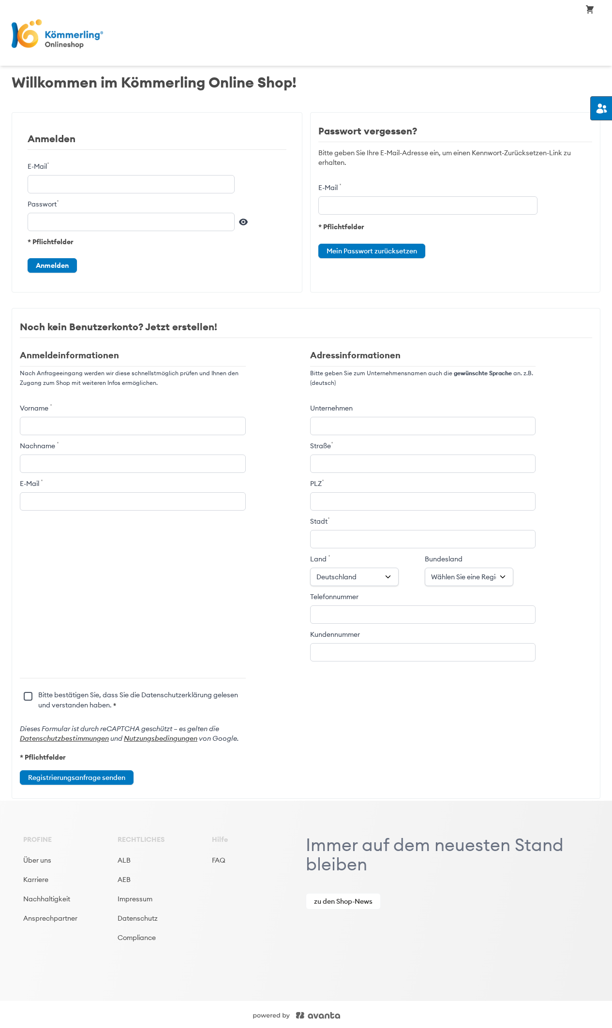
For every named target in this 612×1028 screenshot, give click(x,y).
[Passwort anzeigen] (243, 222)
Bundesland (444, 559)
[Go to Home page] (110, 33)
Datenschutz (138, 918)
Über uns (37, 860)
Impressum (135, 899)
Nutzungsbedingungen (160, 738)
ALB (124, 860)
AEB (124, 879)
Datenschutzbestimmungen (64, 738)
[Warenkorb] (590, 9)
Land (319, 559)
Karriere (35, 879)
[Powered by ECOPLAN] (325, 1014)
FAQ (218, 860)
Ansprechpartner (50, 918)
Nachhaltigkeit (46, 899)
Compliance (137, 937)
